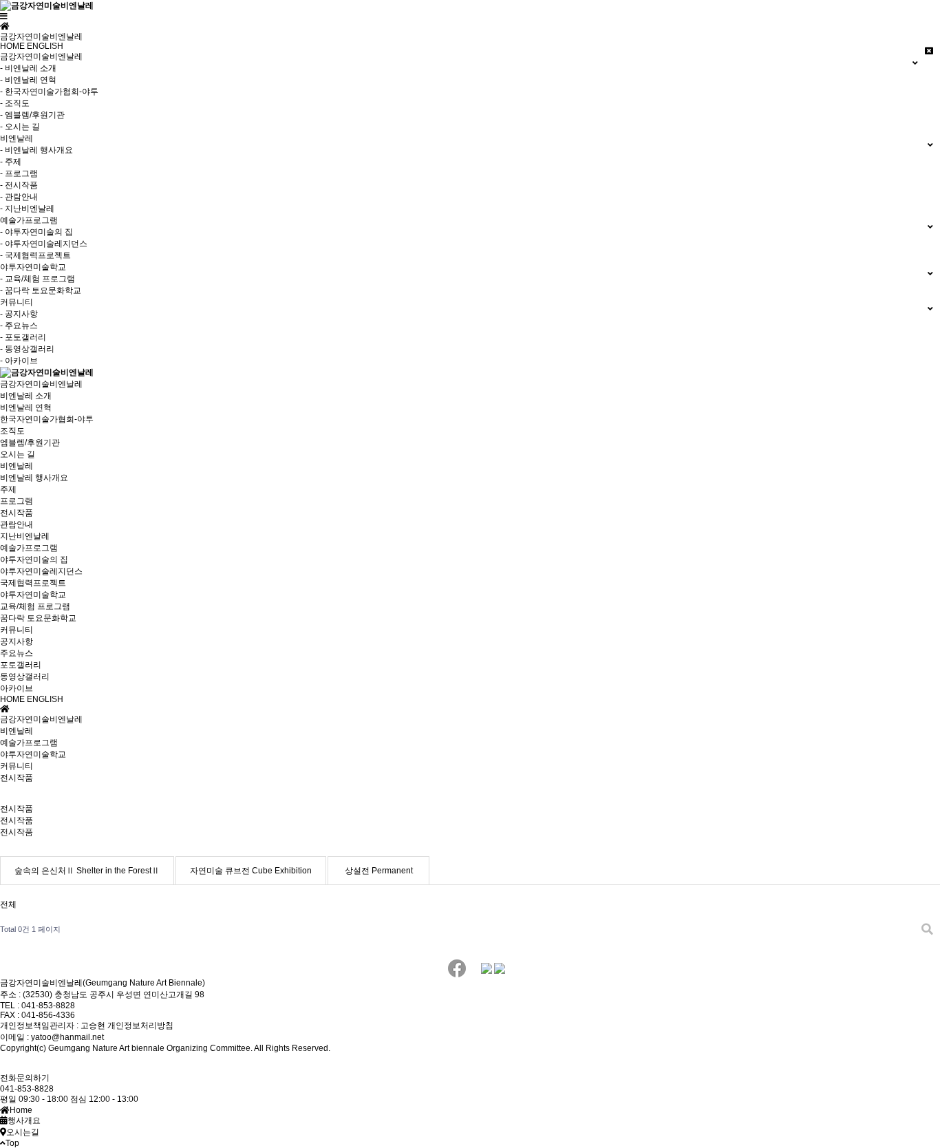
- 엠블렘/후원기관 (32, 115)
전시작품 (16, 513)
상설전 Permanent (379, 870)
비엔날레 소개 (26, 396)
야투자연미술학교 (33, 594)
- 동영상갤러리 (27, 349)
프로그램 (16, 501)
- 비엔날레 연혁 (28, 80)
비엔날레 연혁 (26, 407)
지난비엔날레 (25, 536)
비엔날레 (16, 466)
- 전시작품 (19, 185)
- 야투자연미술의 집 (36, 232)
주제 (8, 489)
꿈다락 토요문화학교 (38, 618)
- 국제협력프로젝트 (35, 255)
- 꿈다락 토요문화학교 (40, 290)
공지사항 (16, 641)
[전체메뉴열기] (4, 16)
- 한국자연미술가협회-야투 (49, 91)
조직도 (12, 431)
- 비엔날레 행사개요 (36, 150)
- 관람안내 (19, 197)
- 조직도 (15, 103)
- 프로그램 (19, 173)
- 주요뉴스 (19, 325)
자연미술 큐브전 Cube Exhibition (251, 870)
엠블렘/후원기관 (30, 442)
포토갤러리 (20, 665)
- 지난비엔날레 (27, 208)
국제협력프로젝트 (33, 583)
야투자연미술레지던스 (41, 571)
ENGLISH (45, 46)
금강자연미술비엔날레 (41, 384)
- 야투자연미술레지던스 (43, 243)
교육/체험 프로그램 (35, 606)
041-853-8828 (27, 1089)
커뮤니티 (16, 630)
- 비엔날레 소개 (28, 68)
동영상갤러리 (25, 676)
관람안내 (16, 524)
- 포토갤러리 (23, 337)
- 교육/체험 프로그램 (37, 279)
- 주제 (10, 162)
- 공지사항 (19, 314)
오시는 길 (17, 454)
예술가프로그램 (29, 548)
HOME (12, 46)
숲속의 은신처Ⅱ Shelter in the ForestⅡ (87, 870)
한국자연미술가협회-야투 (47, 419)
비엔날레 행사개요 (34, 477)
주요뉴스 (16, 653)
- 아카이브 (19, 360)
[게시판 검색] (927, 929)
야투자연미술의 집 (34, 559)
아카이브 (16, 688)
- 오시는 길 (20, 126)
